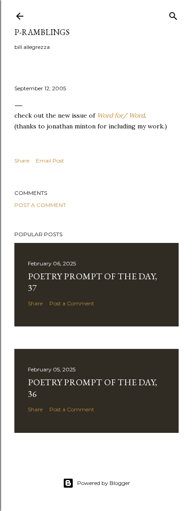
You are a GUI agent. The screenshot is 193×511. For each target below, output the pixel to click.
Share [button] (21, 160)
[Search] (173, 14)
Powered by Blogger (103, 483)
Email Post (50, 160)
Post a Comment (40, 205)
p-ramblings (42, 32)
